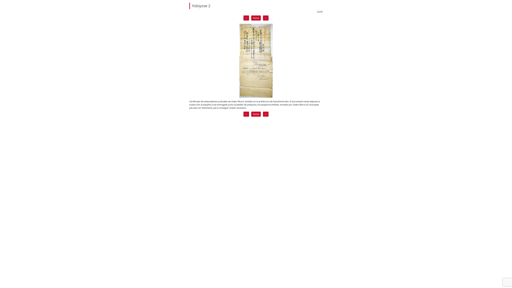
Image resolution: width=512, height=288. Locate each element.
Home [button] (256, 18)
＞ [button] (266, 18)
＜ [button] (246, 18)
